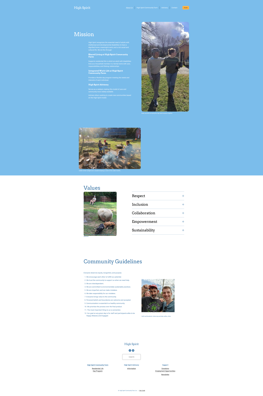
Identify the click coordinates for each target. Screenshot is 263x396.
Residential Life (97, 369)
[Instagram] (133, 350)
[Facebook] (130, 350)
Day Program (98, 371)
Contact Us (131, 357)
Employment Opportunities (165, 371)
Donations (165, 369)
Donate (186, 7)
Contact (174, 8)
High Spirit (82, 8)
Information (131, 369)
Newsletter (165, 375)
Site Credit (142, 390)
